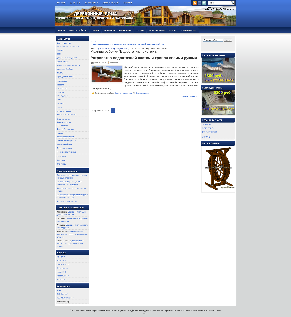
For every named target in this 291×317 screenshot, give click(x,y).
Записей (62, 294)
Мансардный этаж (64, 144)
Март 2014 (61, 260)
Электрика (61, 163)
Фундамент (61, 160)
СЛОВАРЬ (128, 3)
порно (93, 41)
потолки (60, 103)
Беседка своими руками (67, 201)
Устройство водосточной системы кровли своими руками (144, 58)
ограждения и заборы (66, 76)
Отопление (61, 156)
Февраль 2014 (63, 264)
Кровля (60, 133)
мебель (60, 72)
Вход (59, 290)
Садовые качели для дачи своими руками (71, 213)
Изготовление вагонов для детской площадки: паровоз (72, 176)
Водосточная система (66, 136)
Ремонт (173, 30)
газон (59, 53)
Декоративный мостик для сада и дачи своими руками (70, 243)
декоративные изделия (67, 57)
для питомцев (63, 61)
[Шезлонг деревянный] (218, 81)
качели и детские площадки (68, 65)
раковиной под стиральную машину (113, 48)
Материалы (109, 30)
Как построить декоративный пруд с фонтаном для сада (72, 196)
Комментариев (65, 297)
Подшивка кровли (64, 148)
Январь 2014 (62, 268)
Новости (60, 84)
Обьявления (125, 30)
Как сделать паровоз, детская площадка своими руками (69, 183)
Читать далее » (189, 96)
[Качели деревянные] (218, 114)
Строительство (188, 30)
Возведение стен (64, 122)
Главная (61, 3)
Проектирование (157, 30)
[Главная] (137, 2)
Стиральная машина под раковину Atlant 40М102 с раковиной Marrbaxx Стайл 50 (127, 44)
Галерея (95, 30)
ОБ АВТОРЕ (75, 3)
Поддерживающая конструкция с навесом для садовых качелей (72, 234)
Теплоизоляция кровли (66, 151)
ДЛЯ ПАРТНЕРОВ (111, 3)
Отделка (140, 30)
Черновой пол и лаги (65, 129)
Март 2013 (61, 272)
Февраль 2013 (63, 275)
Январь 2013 (62, 279)
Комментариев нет (143, 93)
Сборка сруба (62, 125)
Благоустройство (78, 30)
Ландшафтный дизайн (66, 114)
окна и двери (62, 95)
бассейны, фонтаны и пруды (69, 46)
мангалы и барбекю (65, 69)
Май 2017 (61, 256)
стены (59, 107)
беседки (60, 50)
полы (59, 99)
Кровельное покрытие (66, 140)
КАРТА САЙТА (91, 3)
